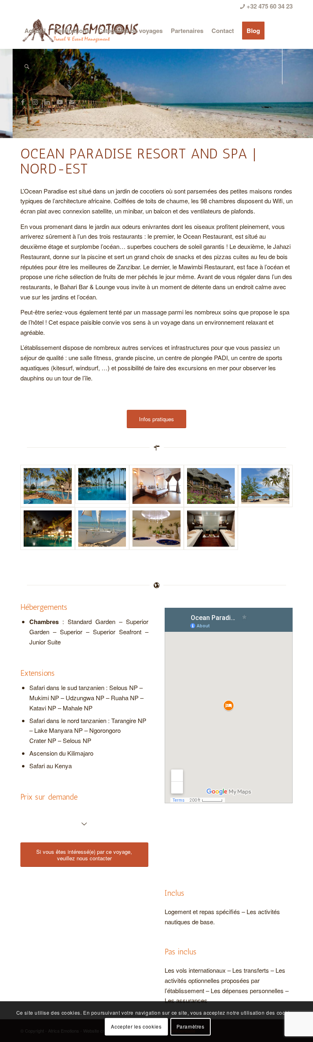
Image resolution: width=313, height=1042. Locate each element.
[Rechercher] (26, 66)
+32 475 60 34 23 (269, 6)
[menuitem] (35, 30)
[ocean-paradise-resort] (265, 486)
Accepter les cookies (136, 1026)
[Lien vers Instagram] (35, 102)
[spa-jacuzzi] (156, 528)
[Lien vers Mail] (72, 102)
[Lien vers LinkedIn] (47, 102)
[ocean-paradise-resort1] (47, 486)
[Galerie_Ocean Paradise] (102, 486)
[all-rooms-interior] (156, 486)
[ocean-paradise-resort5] (102, 528)
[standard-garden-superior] (211, 486)
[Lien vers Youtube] (59, 102)
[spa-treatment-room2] (211, 528)
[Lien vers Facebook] (23, 102)
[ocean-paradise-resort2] (47, 528)
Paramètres (190, 1026)
